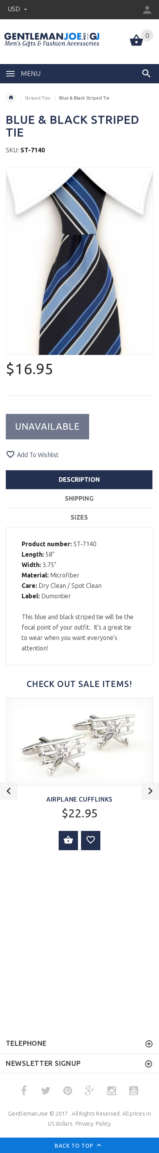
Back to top (75, 1145)
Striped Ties (37, 97)
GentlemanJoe (28, 1113)
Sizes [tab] (79, 517)
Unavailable (47, 426)
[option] (79, 261)
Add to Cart (68, 840)
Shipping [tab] (79, 498)
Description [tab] (79, 479)
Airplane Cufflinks (79, 799)
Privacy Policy (93, 1123)
